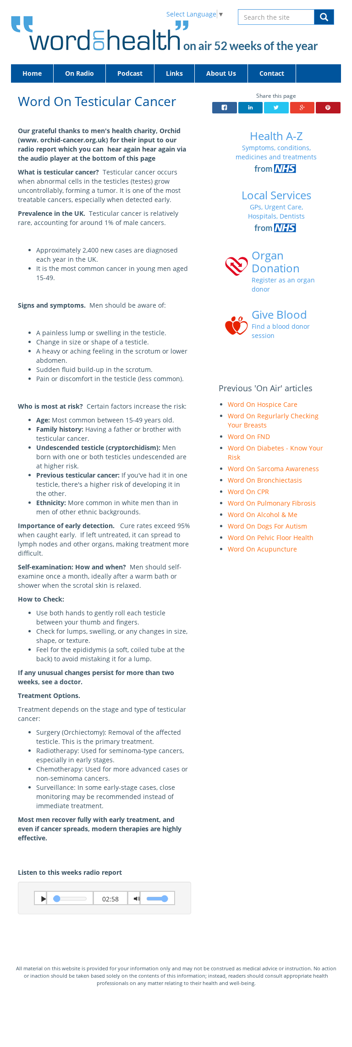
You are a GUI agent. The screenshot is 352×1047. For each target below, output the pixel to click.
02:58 (110, 899)
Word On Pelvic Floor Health (271, 537)
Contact (271, 73)
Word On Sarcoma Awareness (273, 468)
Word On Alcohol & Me (262, 514)
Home (32, 73)
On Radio (79, 73)
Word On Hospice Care (262, 404)
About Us (221, 73)
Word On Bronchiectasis (265, 480)
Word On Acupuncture (262, 549)
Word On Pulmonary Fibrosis (272, 503)
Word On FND (249, 436)
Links (174, 73)
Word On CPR (248, 491)
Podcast (130, 73)
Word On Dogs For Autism (267, 526)
